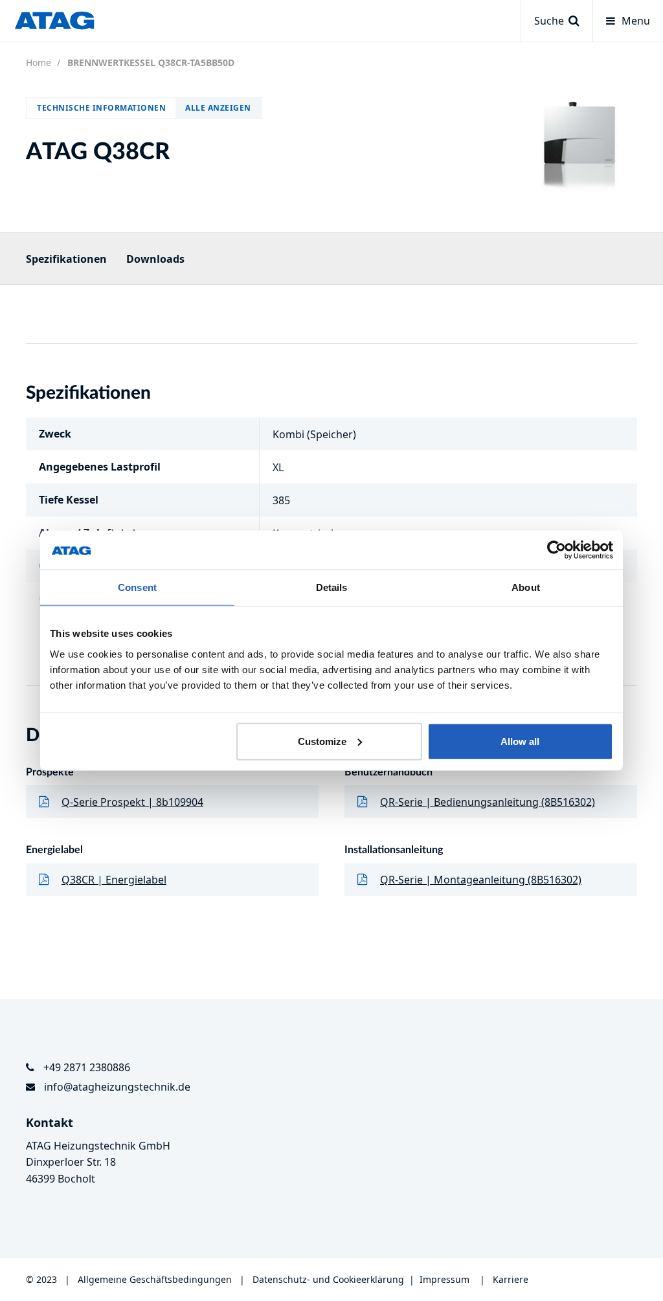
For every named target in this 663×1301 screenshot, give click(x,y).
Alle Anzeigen (218, 107)
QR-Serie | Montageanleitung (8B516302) (480, 880)
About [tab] (525, 587)
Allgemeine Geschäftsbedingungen (156, 1279)
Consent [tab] (137, 587)
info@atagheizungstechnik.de (117, 1087)
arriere (513, 1279)
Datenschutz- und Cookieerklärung (328, 1279)
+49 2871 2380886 (86, 1067)
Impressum (444, 1279)
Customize (322, 740)
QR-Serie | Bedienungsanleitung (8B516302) (487, 802)
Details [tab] (332, 587)
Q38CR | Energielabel (114, 880)
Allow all (519, 740)
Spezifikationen (66, 259)
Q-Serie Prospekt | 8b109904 (132, 802)
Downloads (155, 259)
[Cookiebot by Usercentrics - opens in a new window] (556, 550)
